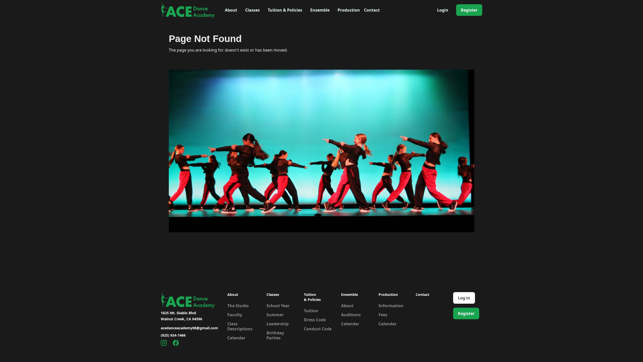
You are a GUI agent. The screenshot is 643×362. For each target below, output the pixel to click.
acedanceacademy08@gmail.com (189, 328)
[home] (188, 10)
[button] (231, 10)
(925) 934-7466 (173, 335)
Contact (372, 10)
